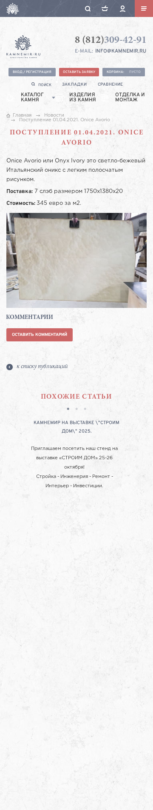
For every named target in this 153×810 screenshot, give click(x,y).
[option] (76, 455)
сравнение (110, 84)
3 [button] (85, 409)
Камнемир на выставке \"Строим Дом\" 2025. (76, 427)
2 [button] (76, 409)
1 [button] (68, 409)
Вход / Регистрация (32, 72)
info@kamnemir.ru (120, 51)
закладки (74, 84)
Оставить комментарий (39, 335)
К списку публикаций (42, 367)
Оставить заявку (79, 72)
